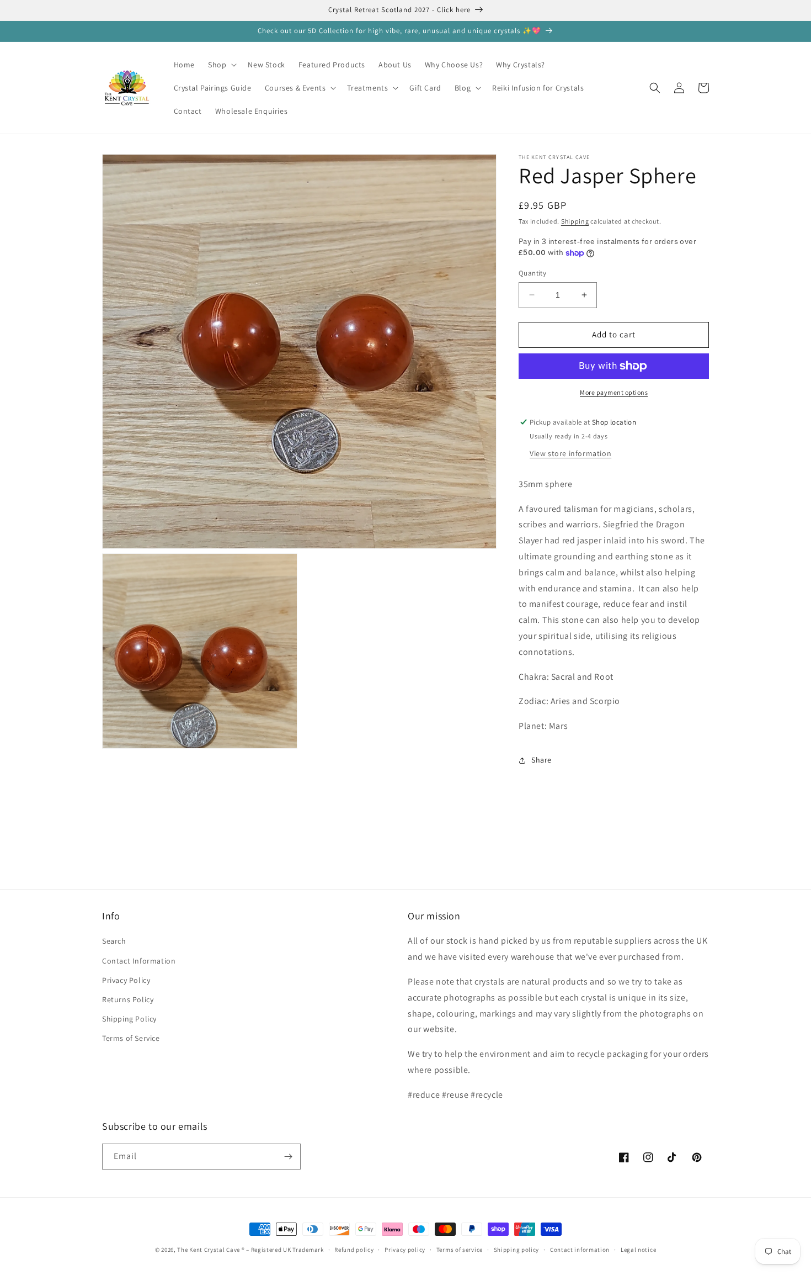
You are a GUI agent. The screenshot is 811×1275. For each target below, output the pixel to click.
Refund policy (354, 1249)
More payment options (614, 392)
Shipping (575, 221)
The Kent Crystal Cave (209, 1249)
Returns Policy (127, 999)
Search (114, 941)
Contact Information (138, 961)
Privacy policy (405, 1249)
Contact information (580, 1249)
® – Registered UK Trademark (283, 1249)
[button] (221, 64)
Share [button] (541, 760)
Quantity (532, 273)
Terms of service (459, 1249)
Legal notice (638, 1249)
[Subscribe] (288, 1157)
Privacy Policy (126, 980)
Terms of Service (131, 1038)
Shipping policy (517, 1249)
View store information (570, 453)
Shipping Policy (129, 1019)
